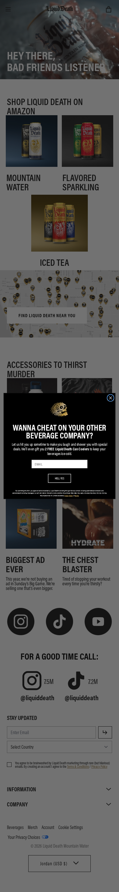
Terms (77, 495)
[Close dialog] (110, 398)
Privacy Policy (68, 495)
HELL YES (59, 478)
